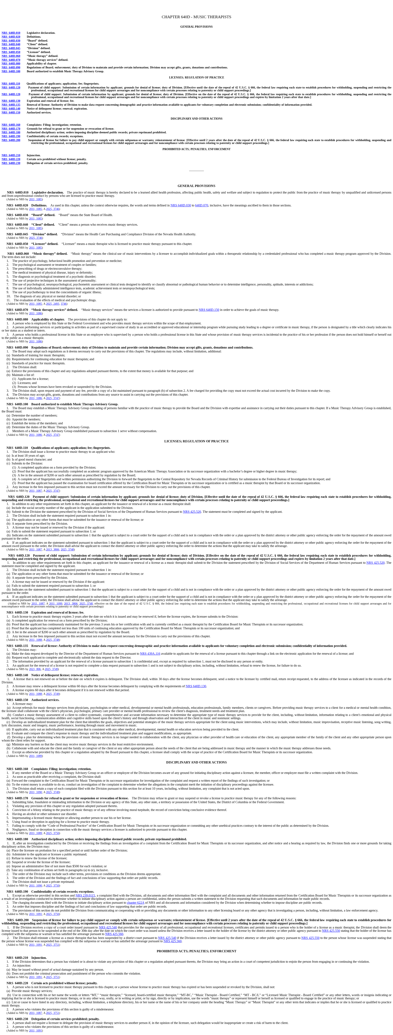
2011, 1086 (35, 313)
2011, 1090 (35, 792)
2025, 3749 (51, 669)
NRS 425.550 (331, 930)
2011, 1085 (35, 199)
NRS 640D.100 (11, 71)
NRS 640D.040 (11, 44)
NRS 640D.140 (11, 108)
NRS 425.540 (108, 927)
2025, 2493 (52, 303)
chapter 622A (135, 902)
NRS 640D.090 (11, 67)
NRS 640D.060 (11, 56)
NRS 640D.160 (11, 124)
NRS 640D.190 (11, 136)
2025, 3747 (52, 398)
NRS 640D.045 (11, 48)
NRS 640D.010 (11, 32)
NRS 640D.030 (11, 40)
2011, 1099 (55, 603)
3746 (64, 303)
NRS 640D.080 (11, 63)
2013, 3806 (52, 549)
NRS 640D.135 (11, 104)
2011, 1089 (35, 756)
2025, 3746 (52, 209)
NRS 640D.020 (11, 36)
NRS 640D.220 (11, 159)
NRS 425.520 (192, 511)
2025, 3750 (52, 833)
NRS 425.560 (114, 934)
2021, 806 (35, 669)
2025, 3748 (67, 549)
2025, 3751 (52, 944)
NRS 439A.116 (150, 653)
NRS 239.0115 (85, 895)
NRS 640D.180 (11, 132)
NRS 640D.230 (11, 163)
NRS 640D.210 (11, 155)
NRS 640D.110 (11, 83)
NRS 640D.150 (11, 112)
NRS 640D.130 (11, 100)
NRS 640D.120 (11, 87)
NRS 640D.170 (11, 128)
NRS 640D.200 (11, 140)
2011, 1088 (35, 639)
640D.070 (201, 205)
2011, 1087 (35, 490)
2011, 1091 (35, 914)
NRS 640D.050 (11, 52)
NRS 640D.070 (11, 59)
